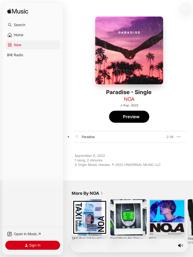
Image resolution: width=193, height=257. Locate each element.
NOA (129, 99)
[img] (17, 11)
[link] (87, 193)
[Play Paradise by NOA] (77, 137)
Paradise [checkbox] (88, 137)
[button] (33, 25)
